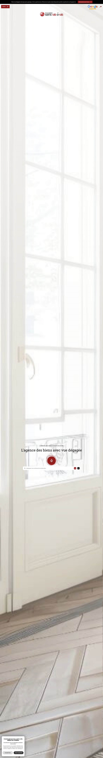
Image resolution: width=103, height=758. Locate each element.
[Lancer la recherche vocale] (51, 460)
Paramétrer (8, 752)
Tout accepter (18, 752)
